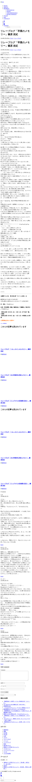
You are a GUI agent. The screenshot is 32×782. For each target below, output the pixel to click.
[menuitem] (17, 5)
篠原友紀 (5, 323)
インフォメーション (9, 750)
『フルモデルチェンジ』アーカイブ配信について (17, 707)
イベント (6, 740)
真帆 (5, 731)
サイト (2, 689)
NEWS (5, 5)
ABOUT (6, 7)
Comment (3, 670)
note (5, 17)
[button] (4, 21)
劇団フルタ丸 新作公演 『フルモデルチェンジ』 (16, 714)
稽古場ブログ (7, 745)
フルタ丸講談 (7, 753)
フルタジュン (7, 748)
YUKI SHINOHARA (12, 13)
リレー (2, 323)
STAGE (5, 15)
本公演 (5, 734)
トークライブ (7, 742)
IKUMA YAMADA (11, 14)
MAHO (8, 11)
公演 (5, 736)
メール (3, 686)
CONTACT (6, 18)
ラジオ (5, 752)
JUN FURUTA (10, 10)
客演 (5, 744)
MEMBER (6, 8)
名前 (2, 683)
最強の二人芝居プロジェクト (11, 747)
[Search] (8, 695)
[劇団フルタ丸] (16, 2)
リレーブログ (17, 38)
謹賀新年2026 (7, 706)
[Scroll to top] (2, 778)
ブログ (11, 38)
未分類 (5, 733)
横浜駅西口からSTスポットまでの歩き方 (14, 709)
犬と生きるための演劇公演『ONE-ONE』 (15, 704)
